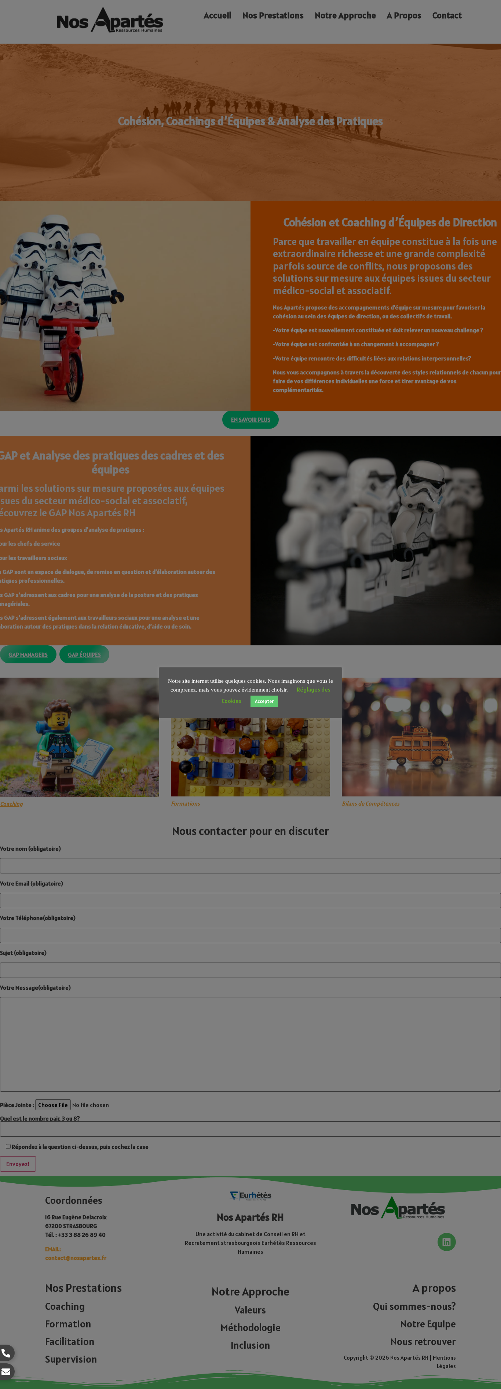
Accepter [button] (264, 701)
